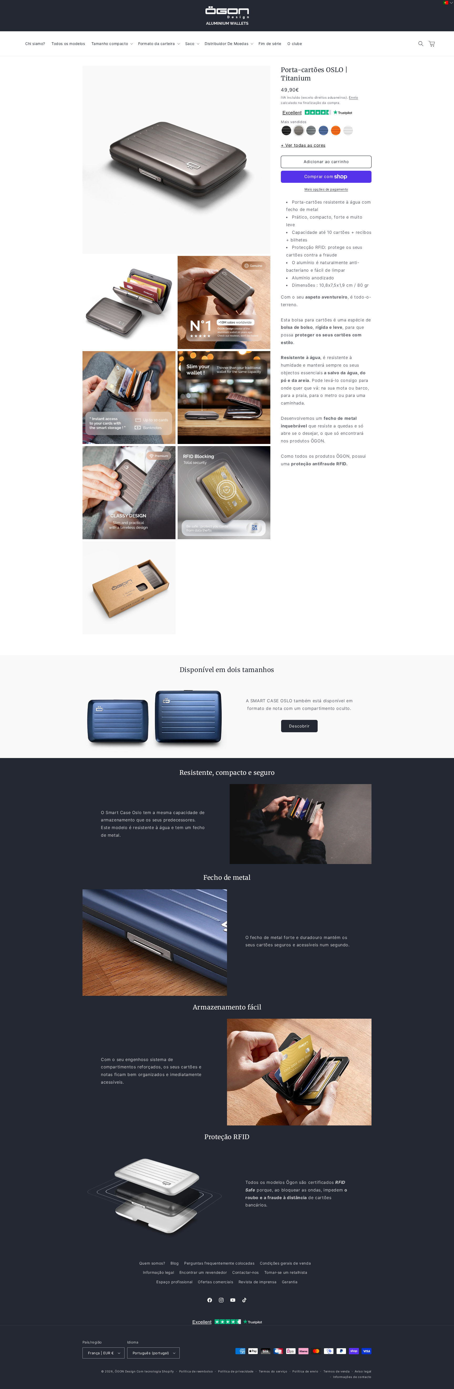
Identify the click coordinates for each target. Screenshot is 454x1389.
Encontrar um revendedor (203, 1272)
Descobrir (299, 726)
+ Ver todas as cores (303, 145)
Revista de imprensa (257, 1282)
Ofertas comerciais (215, 1282)
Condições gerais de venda (285, 1263)
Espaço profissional (174, 1282)
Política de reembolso (196, 1371)
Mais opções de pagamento (326, 189)
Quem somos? (152, 1263)
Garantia (290, 1282)
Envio (353, 97)
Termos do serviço (273, 1371)
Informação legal (158, 1272)
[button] (421, 43)
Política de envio (305, 1371)
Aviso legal (363, 1371)
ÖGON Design (125, 1371)
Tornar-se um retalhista (285, 1272)
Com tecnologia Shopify (155, 1371)
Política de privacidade (236, 1371)
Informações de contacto (352, 1377)
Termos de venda (336, 1371)
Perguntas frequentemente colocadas (219, 1263)
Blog (175, 1263)
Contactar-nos (245, 1272)
